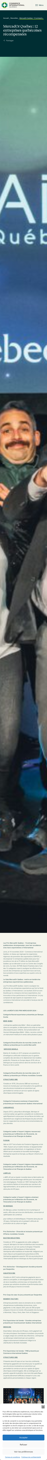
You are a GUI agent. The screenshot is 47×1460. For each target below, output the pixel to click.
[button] (43, 1406)
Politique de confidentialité (31, 1457)
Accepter (23, 1437)
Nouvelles (14, 18)
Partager (10, 40)
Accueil (6, 18)
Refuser (23, 1444)
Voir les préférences (23, 1451)
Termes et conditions (12, 1457)
